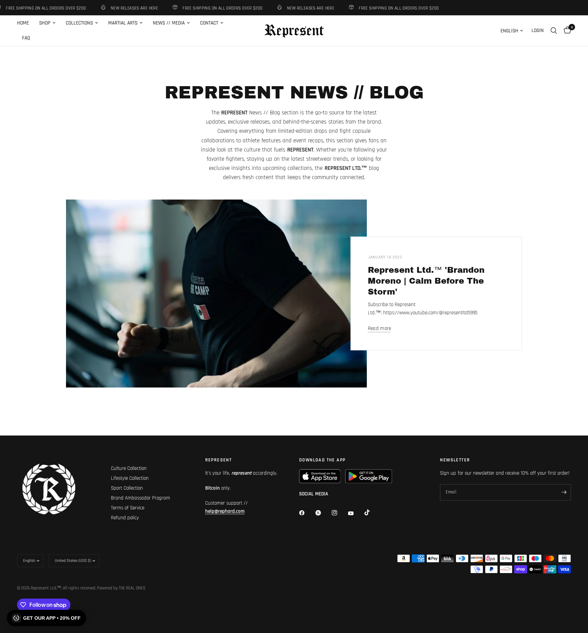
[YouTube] (355, 513)
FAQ (26, 38)
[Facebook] (306, 512)
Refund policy (125, 518)
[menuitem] (25, 23)
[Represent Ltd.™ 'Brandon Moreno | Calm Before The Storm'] (216, 294)
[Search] (553, 30)
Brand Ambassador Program (140, 498)
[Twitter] (322, 512)
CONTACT (209, 23)
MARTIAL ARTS (122, 23)
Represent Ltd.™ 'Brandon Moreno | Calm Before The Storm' (426, 281)
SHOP (44, 23)
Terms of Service (127, 508)
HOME (23, 23)
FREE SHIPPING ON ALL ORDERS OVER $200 (216, 8)
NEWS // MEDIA (169, 23)
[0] (565, 30)
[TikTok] (371, 512)
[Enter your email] (564, 492)
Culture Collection (129, 468)
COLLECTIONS (79, 23)
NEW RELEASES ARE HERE (127, 8)
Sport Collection (127, 488)
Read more (379, 328)
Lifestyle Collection (130, 478)
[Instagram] (339, 512)
